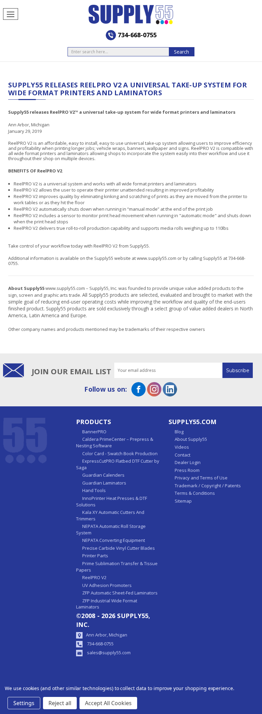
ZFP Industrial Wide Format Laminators (106, 604)
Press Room (187, 470)
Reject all (59, 703)
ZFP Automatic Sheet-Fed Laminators (120, 593)
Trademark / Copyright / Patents (208, 485)
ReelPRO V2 (94, 577)
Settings (23, 703)
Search (181, 51)
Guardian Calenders (103, 475)
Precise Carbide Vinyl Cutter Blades (118, 548)
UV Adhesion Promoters (107, 585)
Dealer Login (188, 462)
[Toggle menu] (10, 14)
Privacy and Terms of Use (201, 478)
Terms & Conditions (195, 493)
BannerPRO (94, 432)
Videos (182, 447)
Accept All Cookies (108, 703)
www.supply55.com (157, 258)
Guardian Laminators (104, 483)
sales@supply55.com (109, 652)
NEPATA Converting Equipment (113, 540)
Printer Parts (95, 555)
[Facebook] (138, 389)
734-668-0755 (100, 644)
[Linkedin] (170, 389)
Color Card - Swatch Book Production (120, 453)
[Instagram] (154, 389)
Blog (179, 432)
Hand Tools (94, 490)
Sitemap (183, 501)
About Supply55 (191, 439)
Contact (182, 455)
